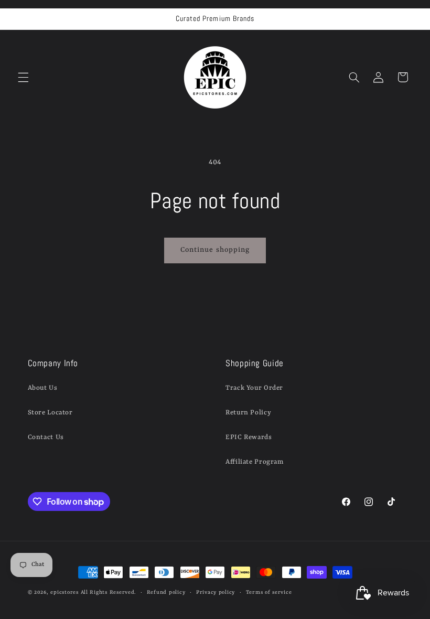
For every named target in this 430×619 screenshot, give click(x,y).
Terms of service (269, 592)
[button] (23, 77)
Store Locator (50, 413)
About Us (43, 388)
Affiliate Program (254, 462)
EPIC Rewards (248, 437)
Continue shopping (215, 250)
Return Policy (248, 413)
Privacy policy (215, 592)
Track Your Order (254, 388)
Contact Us (46, 437)
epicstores (64, 592)
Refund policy (166, 592)
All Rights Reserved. (108, 592)
